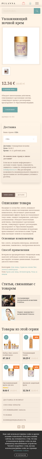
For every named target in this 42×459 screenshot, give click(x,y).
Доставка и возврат (13, 400)
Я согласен (21, 455)
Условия (7, 415)
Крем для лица (12, 272)
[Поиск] (37, 11)
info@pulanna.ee (10, 170)
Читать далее (21, 301)
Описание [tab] (8, 195)
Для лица (15, 267)
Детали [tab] (21, 195)
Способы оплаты (11, 405)
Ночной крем (24, 272)
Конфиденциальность (14, 420)
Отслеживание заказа (14, 410)
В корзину (10, 110)
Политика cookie (21, 450)
